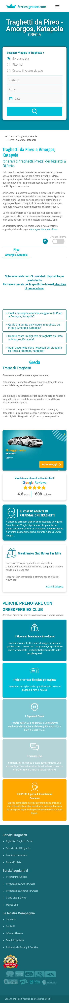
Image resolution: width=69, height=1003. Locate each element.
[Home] (6, 136)
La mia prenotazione (16, 855)
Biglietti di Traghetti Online (19, 841)
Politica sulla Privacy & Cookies (22, 947)
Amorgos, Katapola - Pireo (43, 229)
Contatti (10, 926)
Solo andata (20, 58)
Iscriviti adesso (54, 586)
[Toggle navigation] (57, 6)
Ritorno (17, 64)
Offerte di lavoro (14, 933)
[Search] (34, 111)
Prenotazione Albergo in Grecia (22, 890)
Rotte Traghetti (19, 136)
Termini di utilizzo (15, 940)
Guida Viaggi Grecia (16, 897)
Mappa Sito (12, 904)
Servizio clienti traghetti (18, 848)
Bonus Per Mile (13, 862)
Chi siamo (11, 919)
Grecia (33, 136)
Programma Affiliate (16, 876)
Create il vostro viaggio (27, 70)
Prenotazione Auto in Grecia (20, 883)
